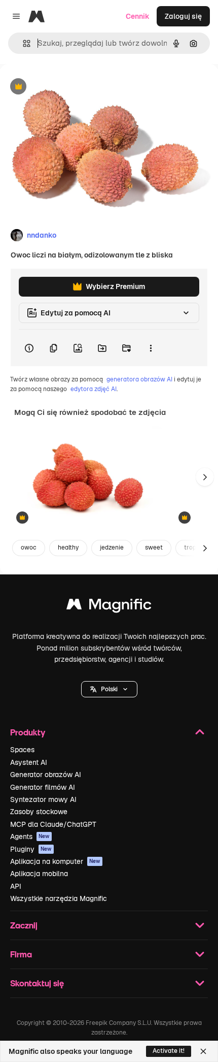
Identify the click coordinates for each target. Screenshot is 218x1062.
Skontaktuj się (37, 983)
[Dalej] (205, 477)
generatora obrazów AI (139, 379)
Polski (109, 689)
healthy (68, 547)
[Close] (203, 1051)
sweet (154, 547)
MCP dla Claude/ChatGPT (53, 824)
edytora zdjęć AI (93, 389)
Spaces (22, 749)
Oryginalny (70, 87)
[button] (109, 689)
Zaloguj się (183, 16)
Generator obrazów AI (45, 774)
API (15, 886)
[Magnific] (109, 607)
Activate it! (169, 1051)
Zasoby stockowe (38, 811)
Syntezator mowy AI (43, 799)
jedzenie (112, 547)
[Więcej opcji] (150, 348)
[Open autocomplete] (23, 43)
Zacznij (24, 925)
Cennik (138, 16)
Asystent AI (28, 762)
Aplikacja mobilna (39, 873)
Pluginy (31, 849)
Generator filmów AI (42, 787)
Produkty (27, 732)
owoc (29, 547)
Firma (21, 954)
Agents (30, 836)
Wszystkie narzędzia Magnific (58, 898)
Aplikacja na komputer (55, 861)
